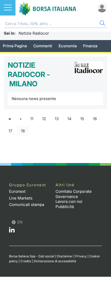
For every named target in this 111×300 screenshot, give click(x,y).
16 (95, 118)
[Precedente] (21, 119)
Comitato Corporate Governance (74, 194)
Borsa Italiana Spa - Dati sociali (31, 256)
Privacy (81, 256)
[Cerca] (102, 24)
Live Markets (21, 198)
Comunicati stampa (26, 204)
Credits (25, 261)
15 (82, 118)
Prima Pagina (15, 45)
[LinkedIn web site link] (12, 231)
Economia (68, 45)
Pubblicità (65, 206)
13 (57, 118)
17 (10, 130)
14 (69, 118)
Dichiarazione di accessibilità (55, 261)
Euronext (17, 191)
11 (31, 118)
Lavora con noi (69, 201)
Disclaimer (65, 256)
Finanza (90, 45)
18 (23, 130)
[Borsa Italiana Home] (47, 8)
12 (44, 118)
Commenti (42, 45)
